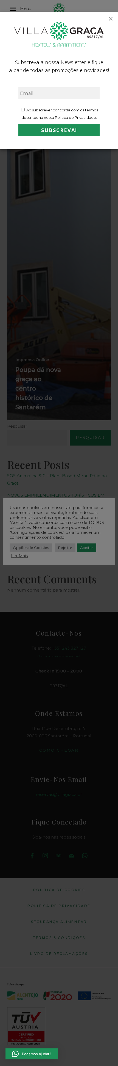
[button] (31, 1053)
